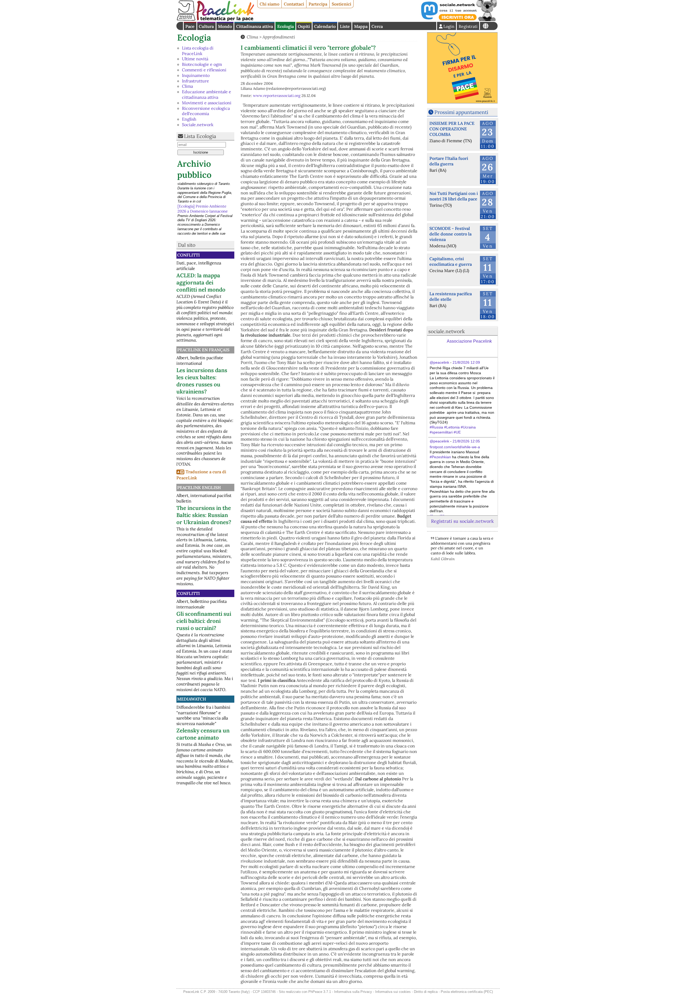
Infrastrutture (195, 80)
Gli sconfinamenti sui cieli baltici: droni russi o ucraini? (203, 621)
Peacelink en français (203, 349)
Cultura (206, 26)
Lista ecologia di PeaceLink (198, 50)
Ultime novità (195, 58)
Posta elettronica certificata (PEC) (467, 992)
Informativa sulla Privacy (353, 992)
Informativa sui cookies (393, 992)
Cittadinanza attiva (254, 26)
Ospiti (304, 26)
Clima (187, 86)
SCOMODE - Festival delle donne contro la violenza (450, 234)
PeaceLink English (199, 487)
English (189, 119)
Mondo (225, 26)
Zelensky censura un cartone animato (203, 734)
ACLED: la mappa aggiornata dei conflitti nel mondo (200, 282)
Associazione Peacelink (469, 341)
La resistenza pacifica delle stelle (450, 296)
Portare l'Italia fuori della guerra (448, 161)
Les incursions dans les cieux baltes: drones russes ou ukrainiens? (201, 381)
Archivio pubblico (194, 169)
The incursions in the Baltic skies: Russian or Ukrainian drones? (203, 515)
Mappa (361, 26)
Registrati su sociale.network (462, 521)
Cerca (377, 26)
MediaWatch (191, 699)
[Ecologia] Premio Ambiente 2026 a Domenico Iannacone (202, 187)
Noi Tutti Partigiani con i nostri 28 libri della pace (453, 196)
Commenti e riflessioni (204, 69)
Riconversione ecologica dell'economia (206, 111)
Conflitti (188, 255)
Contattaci (294, 4)
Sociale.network (198, 124)
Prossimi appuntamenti (461, 112)
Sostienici (341, 4)
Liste (345, 26)
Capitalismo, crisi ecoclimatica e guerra (450, 261)
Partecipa (318, 4)
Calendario (325, 26)
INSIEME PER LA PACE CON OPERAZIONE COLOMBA (451, 129)
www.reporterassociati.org (276, 95)
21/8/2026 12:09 (466, 362)
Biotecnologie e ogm (202, 64)
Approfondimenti (278, 37)
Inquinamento (196, 75)
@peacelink (439, 362)
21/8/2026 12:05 (466, 441)
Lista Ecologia (200, 136)
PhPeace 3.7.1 (319, 992)
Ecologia (285, 26)
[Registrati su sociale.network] (459, 19)
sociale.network (446, 331)
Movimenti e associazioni (206, 102)
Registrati (468, 26)
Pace (190, 26)
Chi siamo (269, 4)
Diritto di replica (426, 992)
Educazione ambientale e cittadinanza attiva (206, 94)
